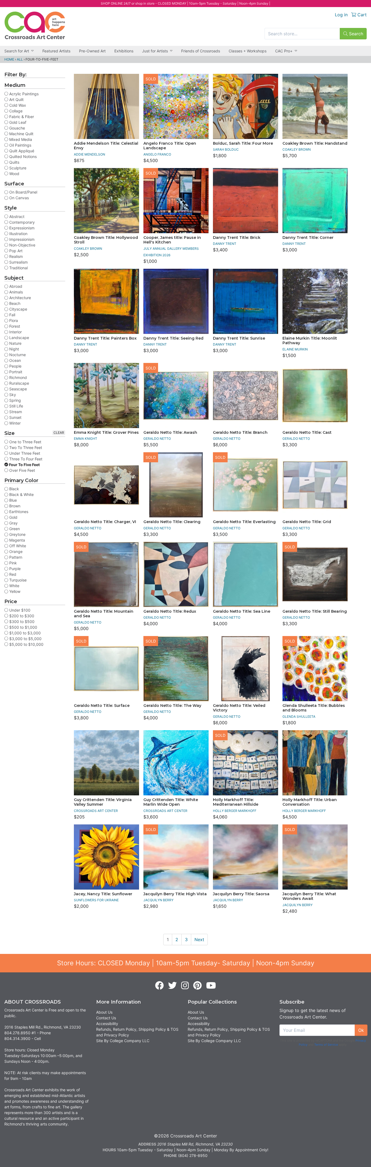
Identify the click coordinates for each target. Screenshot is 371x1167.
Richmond (17, 377)
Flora (13, 320)
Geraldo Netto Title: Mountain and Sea (103, 614)
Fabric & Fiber (21, 116)
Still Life (15, 406)
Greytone (17, 534)
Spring (14, 400)
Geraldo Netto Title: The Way (172, 705)
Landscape (18, 337)
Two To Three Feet (25, 447)
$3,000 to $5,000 (25, 638)
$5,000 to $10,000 (25, 644)
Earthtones (18, 511)
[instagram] (185, 985)
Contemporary (21, 222)
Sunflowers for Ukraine (96, 900)
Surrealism (18, 262)
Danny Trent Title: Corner (308, 237)
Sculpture (17, 168)
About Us (104, 1012)
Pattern (15, 557)
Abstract (16, 216)
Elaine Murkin (295, 349)
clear (59, 433)
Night (13, 349)
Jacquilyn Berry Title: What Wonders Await (309, 896)
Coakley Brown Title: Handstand (314, 143)
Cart (361, 14)
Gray (13, 523)
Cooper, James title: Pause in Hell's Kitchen (172, 240)
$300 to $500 (21, 621)
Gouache (16, 128)
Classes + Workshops (247, 51)
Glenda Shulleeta (298, 716)
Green (14, 528)
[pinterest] (197, 985)
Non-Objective (21, 245)
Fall (11, 314)
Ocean (14, 360)
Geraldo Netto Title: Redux (169, 611)
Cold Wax (17, 105)
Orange (15, 551)
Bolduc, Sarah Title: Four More (243, 143)
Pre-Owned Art (92, 51)
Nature (14, 343)
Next (199, 939)
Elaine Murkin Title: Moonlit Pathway (309, 341)
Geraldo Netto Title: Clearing (171, 521)
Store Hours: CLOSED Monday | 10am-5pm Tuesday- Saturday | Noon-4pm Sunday (185, 963)
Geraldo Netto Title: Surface (102, 705)
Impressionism (21, 239)
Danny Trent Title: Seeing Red (173, 338)
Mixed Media (20, 139)
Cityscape (17, 309)
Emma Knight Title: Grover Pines (106, 432)
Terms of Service (326, 1044)
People (14, 366)
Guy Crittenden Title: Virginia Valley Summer (103, 802)
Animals (15, 292)
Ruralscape (18, 383)
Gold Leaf (17, 122)
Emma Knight (85, 439)
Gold (12, 517)
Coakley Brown (296, 149)
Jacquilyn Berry (158, 900)
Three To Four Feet (25, 459)
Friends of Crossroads (200, 51)
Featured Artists (56, 51)
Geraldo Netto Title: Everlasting (244, 521)
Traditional (18, 267)
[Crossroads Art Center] (34, 25)
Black (13, 488)
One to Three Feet (24, 441)
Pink (12, 563)
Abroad (15, 286)
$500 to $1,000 (22, 627)
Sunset (14, 417)
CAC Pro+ (284, 51)
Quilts (13, 162)
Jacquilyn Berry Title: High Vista (175, 893)
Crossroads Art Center (96, 811)
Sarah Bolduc (226, 149)
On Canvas (18, 197)
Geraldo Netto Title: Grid (306, 521)
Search (355, 33)
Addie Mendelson (89, 154)
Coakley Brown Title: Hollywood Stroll (106, 240)
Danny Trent (224, 244)
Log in (341, 14)
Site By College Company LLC (122, 1040)
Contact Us (106, 1018)
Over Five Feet (21, 470)
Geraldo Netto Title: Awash (170, 432)
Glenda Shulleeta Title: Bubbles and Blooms (313, 708)
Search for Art (16, 51)
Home (9, 59)
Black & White (21, 494)
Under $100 (19, 610)
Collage (15, 111)
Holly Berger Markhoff (234, 811)
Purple (14, 568)
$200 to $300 (21, 615)
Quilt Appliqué (21, 150)
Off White (17, 545)
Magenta (16, 540)
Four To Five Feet (24, 464)
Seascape (17, 389)
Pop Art (15, 250)
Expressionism (21, 228)
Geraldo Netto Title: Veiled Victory (239, 708)
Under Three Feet (24, 453)
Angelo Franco (157, 154)
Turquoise (17, 580)
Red (12, 574)
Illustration (17, 233)
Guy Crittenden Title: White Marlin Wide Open (170, 802)
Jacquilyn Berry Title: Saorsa (241, 893)
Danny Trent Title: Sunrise (239, 338)
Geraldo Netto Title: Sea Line (241, 611)
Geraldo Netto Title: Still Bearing (314, 611)
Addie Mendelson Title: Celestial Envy (106, 146)
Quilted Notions (22, 156)
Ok (361, 1030)
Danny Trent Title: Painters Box (105, 338)
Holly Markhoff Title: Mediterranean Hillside (235, 802)
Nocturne (17, 354)
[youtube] (211, 985)
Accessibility (107, 1023)
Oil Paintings (19, 145)
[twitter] (172, 985)
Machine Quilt (20, 133)
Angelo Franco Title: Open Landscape (169, 146)
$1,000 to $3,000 (24, 633)
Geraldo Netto (157, 439)
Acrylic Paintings (23, 93)
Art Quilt (16, 99)
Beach (14, 303)
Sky (12, 394)
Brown (14, 506)
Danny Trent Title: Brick (236, 237)
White (13, 585)
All (20, 59)
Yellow (14, 591)
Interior (15, 332)
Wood (13, 173)
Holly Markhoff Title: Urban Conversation (309, 802)
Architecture (19, 297)
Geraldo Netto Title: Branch (240, 432)
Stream (15, 411)
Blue (12, 500)
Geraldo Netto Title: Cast (307, 432)
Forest (14, 326)
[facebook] (159, 985)
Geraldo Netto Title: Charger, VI (105, 521)
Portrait (15, 371)
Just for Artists (155, 51)
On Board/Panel (22, 192)
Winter (14, 423)
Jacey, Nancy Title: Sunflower (103, 893)
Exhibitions (123, 51)
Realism (15, 256)
